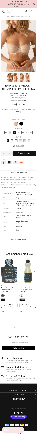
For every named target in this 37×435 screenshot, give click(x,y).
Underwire (29, 205)
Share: (3, 159)
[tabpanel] (9, 288)
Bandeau (19, 201)
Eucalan (3, 286)
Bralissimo (9, 11)
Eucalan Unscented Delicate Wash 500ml (26, 288)
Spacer (32, 203)
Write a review (18, 348)
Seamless (25, 203)
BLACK (21, 124)
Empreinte (21, 98)
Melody (23, 100)
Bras (24, 95)
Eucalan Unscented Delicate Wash (7, 288)
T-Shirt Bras (20, 205)
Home (8, 16)
